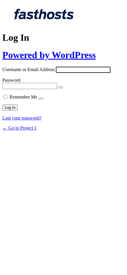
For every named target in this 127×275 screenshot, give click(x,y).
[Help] (40, 98)
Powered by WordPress (49, 55)
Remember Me (23, 96)
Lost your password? (21, 117)
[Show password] (60, 87)
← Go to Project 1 (19, 127)
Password (11, 80)
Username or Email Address (28, 69)
